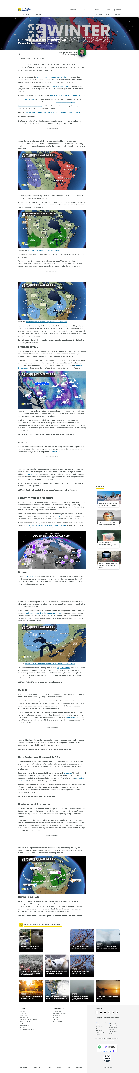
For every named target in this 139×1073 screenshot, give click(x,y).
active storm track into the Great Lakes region (43, 613)
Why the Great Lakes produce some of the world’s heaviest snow (50, 664)
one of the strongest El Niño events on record (67, 95)
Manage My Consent (25, 1021)
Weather (28, 14)
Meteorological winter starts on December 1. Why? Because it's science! (53, 112)
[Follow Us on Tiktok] (109, 1012)
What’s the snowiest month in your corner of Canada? (46, 322)
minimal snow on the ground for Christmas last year (46, 525)
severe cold (56, 452)
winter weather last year (65, 102)
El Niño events (28, 99)
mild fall (30, 576)
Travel (60, 516)
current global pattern (60, 86)
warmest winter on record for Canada (51, 77)
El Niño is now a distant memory (30, 106)
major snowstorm (63, 668)
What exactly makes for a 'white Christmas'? (44, 250)
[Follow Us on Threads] (113, 1012)
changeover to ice (73, 717)
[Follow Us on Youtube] (105, 1012)
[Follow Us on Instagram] (101, 1012)
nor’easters (67, 773)
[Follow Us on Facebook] (97, 1012)
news (22, 14)
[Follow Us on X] (117, 1012)
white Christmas (34, 474)
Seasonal (35, 14)
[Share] (19, 54)
